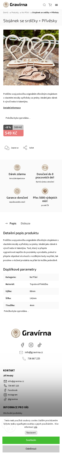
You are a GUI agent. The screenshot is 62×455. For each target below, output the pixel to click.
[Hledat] (44, 4)
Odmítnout (31, 449)
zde (35, 427)
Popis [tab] (13, 223)
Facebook (22, 345)
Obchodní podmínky (12, 413)
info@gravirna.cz (34, 352)
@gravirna (39, 345)
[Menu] (56, 5)
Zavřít (51, 156)
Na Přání (33, 277)
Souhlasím (31, 440)
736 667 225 (34, 358)
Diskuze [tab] (25, 223)
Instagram (31, 345)
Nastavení (31, 432)
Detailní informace (12, 107)
